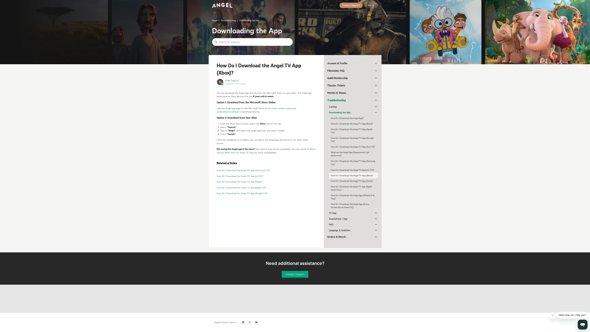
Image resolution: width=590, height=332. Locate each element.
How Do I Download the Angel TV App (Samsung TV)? (243, 170)
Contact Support (351, 5)
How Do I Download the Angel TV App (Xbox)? (352, 175)
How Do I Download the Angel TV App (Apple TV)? (241, 187)
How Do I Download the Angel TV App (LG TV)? (240, 176)
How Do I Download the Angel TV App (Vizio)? (352, 181)
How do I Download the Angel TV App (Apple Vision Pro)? (351, 188)
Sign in (371, 5)
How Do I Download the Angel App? (347, 118)
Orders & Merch (336, 236)
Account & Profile (337, 63)
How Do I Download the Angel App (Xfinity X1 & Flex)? (353, 197)
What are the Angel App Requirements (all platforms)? (350, 154)
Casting (333, 106)
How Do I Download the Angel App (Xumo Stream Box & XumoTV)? (350, 206)
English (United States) (225, 322)
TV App (332, 213)
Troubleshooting (228, 20)
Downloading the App (249, 20)
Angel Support (232, 80)
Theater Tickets (336, 85)
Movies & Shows (336, 92)
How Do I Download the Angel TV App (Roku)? (239, 181)
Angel (214, 20)
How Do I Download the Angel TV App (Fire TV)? (353, 147)
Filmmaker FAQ (335, 70)
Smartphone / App (338, 218)
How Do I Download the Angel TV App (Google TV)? (242, 193)
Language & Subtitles (339, 230)
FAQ (331, 224)
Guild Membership (337, 78)
